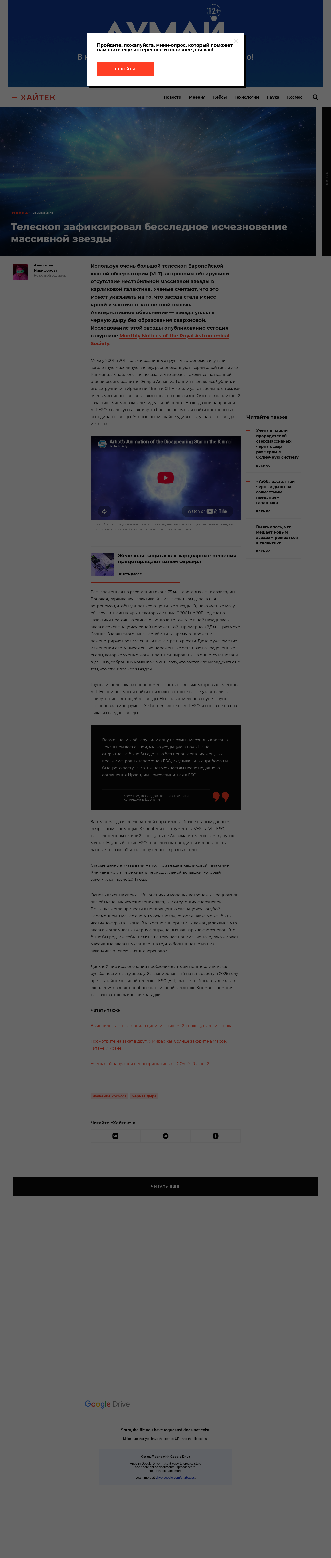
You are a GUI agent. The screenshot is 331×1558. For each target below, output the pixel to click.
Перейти (125, 69)
